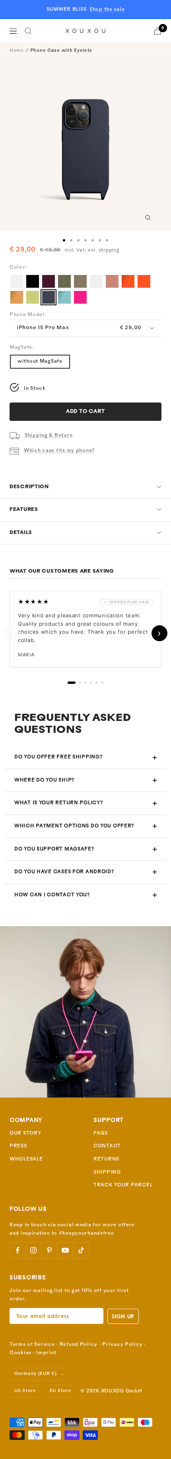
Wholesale (26, 1159)
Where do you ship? (44, 780)
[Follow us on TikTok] (81, 1250)
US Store (25, 1391)
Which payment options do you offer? (74, 826)
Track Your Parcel (122, 1185)
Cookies (20, 1353)
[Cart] (157, 31)
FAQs (100, 1133)
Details (21, 532)
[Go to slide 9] (85, 240)
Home (17, 51)
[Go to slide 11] (100, 240)
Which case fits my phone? (59, 450)
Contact (107, 1146)
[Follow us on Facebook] (17, 1250)
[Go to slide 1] (64, 240)
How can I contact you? (52, 895)
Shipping (107, 1172)
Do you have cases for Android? (64, 872)
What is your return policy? (58, 803)
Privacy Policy (122, 1344)
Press (18, 1146)
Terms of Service (32, 1344)
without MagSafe (39, 361)
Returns (106, 1159)
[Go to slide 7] (71, 240)
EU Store (61, 1391)
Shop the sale (106, 9)
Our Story (25, 1133)
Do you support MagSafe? (54, 849)
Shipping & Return (48, 435)
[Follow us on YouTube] (65, 1250)
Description (29, 487)
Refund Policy (78, 1344)
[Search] (28, 31)
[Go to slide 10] (92, 240)
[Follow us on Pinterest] (49, 1250)
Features (24, 509)
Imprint (46, 1353)
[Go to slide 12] (107, 240)
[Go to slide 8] (78, 240)
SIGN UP (123, 1316)
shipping (109, 250)
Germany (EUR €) (35, 1374)
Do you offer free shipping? (58, 757)
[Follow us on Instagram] (33, 1250)
